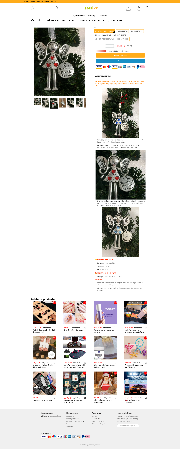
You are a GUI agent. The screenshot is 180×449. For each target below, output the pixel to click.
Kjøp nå (120, 61)
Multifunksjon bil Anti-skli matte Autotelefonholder (74, 366)
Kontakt (103, 16)
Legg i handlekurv (121, 55)
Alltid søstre (122, 31)
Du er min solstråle (103, 35)
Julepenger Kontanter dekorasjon (73, 401)
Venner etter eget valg (104, 39)
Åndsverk (69, 426)
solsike (97, 445)
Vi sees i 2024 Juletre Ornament (103, 401)
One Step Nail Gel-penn (74, 330)
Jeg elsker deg (136, 31)
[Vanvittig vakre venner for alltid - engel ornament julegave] (59, 61)
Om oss (94, 416)
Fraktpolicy (70, 416)
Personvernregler (72, 424)
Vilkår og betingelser (99, 424)
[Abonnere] (136, 426)
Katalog (91, 16)
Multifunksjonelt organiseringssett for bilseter (133, 332)
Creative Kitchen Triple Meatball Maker (43, 366)
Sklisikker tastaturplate (43, 400)
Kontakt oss (96, 419)
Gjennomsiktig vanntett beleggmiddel (104, 366)
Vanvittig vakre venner (104, 31)
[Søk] (33, 8)
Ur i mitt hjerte (120, 35)
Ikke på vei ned (122, 39)
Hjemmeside (79, 16)
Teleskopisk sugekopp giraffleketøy (134, 366)
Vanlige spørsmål (98, 421)
